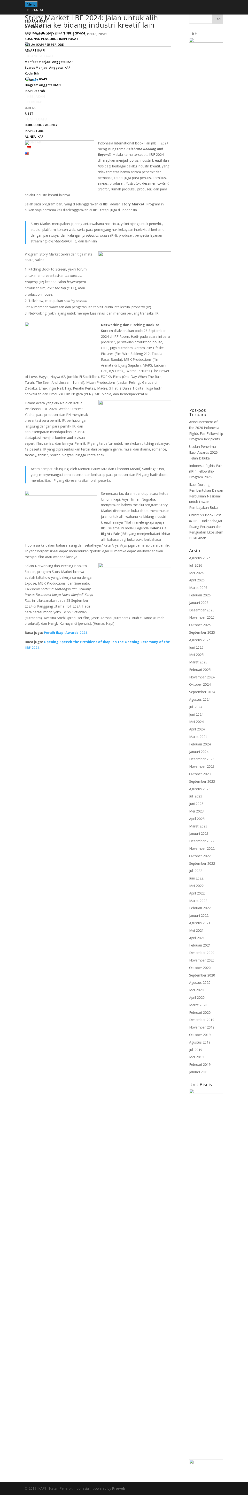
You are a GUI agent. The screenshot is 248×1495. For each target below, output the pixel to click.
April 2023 (197, 818)
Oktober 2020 (200, 967)
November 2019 (202, 1027)
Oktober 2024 (200, 684)
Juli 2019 (195, 1049)
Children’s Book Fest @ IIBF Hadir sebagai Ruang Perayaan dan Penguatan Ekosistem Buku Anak (206, 526)
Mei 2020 (196, 990)
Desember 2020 (201, 952)
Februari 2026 (200, 595)
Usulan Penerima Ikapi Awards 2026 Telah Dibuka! (203, 452)
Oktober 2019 (200, 1034)
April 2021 (197, 938)
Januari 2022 (199, 915)
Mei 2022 (196, 885)
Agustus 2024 (199, 699)
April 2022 (197, 893)
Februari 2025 (200, 669)
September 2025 (202, 632)
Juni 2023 (196, 803)
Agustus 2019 (199, 1042)
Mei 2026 (196, 573)
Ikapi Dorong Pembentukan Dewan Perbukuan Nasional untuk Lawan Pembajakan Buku (206, 496)
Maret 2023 (198, 826)
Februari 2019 (200, 1064)
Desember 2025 (201, 610)
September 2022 (202, 863)
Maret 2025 (198, 662)
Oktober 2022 (200, 856)
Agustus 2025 (199, 640)
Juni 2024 (196, 714)
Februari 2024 (200, 744)
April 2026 (197, 580)
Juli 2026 (195, 565)
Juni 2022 (196, 878)
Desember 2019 (201, 1019)
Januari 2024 (199, 751)
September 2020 (202, 975)
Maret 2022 (198, 900)
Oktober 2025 (200, 625)
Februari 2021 (200, 945)
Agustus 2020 (199, 982)
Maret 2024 (198, 736)
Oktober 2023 (200, 774)
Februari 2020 (200, 1012)
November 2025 (202, 617)
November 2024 (202, 677)
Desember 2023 (201, 759)
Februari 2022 (200, 908)
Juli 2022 (195, 870)
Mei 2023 (196, 811)
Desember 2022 (201, 841)
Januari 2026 (199, 602)
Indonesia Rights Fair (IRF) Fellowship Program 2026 (205, 471)
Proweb (118, 1488)
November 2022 (202, 848)
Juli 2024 (195, 707)
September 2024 (202, 692)
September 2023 (202, 781)
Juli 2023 (195, 796)
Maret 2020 (198, 1005)
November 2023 (202, 766)
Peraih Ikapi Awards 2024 (65, 632)
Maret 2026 (198, 587)
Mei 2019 (196, 1057)
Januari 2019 (199, 1072)
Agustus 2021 (199, 923)
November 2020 (202, 960)
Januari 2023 (199, 833)
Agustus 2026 (199, 558)
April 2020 (197, 997)
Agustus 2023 (199, 789)
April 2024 (197, 729)
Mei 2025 (196, 654)
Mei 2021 (196, 930)
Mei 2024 (196, 721)
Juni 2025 (196, 647)
